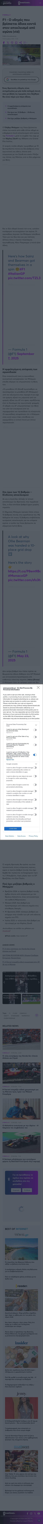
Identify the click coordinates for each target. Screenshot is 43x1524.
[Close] (39, 688)
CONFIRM (13, 828)
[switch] (35, 730)
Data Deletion (9, 836)
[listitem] (21, 725)
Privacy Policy (33, 836)
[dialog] (21, 762)
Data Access (21, 836)
